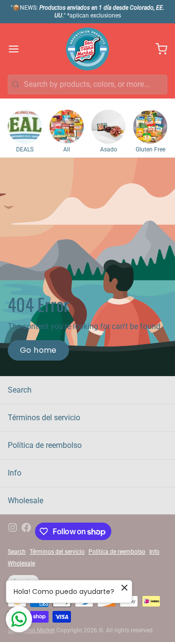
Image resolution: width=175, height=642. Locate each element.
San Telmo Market (31, 630)
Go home (38, 350)
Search (20, 390)
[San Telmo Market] (87, 49)
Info (14, 472)
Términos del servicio (44, 417)
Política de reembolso (45, 445)
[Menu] (17, 49)
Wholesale (25, 500)
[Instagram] (13, 531)
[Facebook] (26, 531)
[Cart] (157, 49)
